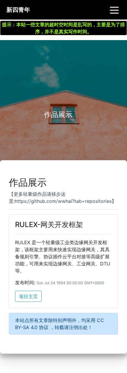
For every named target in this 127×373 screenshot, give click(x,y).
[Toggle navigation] (114, 10)
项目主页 (28, 296)
